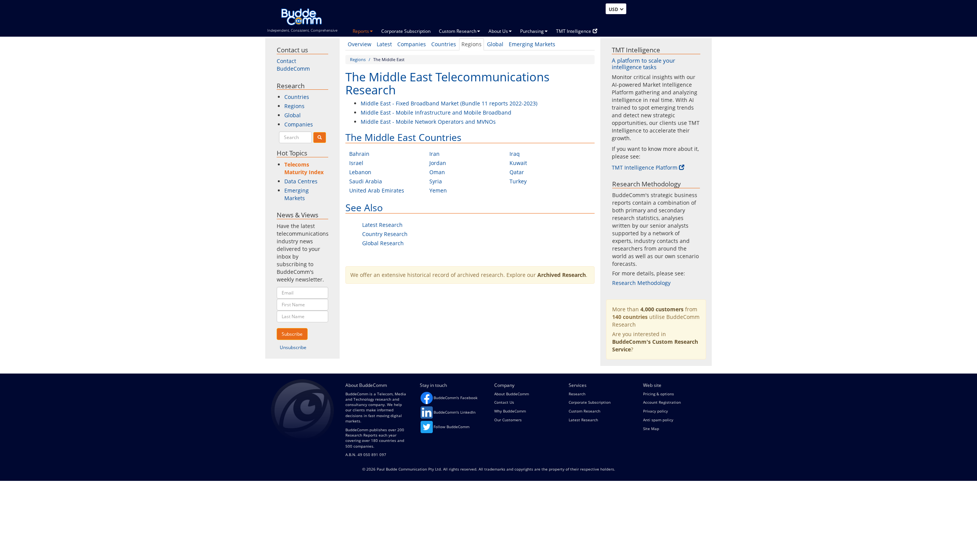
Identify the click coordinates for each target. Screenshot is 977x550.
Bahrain (359, 153)
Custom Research (457, 31)
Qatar (516, 172)
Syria (435, 181)
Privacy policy (655, 411)
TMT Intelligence (573, 31)
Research (577, 393)
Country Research (385, 234)
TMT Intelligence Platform (644, 167)
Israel (356, 163)
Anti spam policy (658, 419)
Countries (443, 44)
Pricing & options (658, 393)
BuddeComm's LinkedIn (455, 412)
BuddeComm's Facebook (455, 397)
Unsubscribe (293, 347)
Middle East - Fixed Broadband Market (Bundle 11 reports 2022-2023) (449, 103)
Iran (434, 153)
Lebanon (360, 172)
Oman (437, 172)
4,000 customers (662, 309)
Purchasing (532, 31)
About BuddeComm (511, 393)
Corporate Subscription (405, 31)
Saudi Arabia (365, 181)
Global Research (383, 243)
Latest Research (382, 224)
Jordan (437, 163)
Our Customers (508, 419)
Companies (411, 44)
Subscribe (292, 334)
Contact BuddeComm (293, 64)
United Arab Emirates (376, 190)
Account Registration (662, 402)
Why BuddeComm (510, 411)
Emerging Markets (532, 44)
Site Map (651, 428)
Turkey (518, 181)
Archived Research (561, 274)
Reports (361, 31)
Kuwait (518, 163)
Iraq (514, 153)
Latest (384, 44)
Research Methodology (641, 282)
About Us (498, 31)
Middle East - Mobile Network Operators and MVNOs (428, 121)
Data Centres (301, 181)
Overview (359, 44)
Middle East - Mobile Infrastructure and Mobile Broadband (436, 112)
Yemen (438, 190)
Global (495, 44)
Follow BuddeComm (451, 426)
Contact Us (504, 402)
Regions (471, 44)
